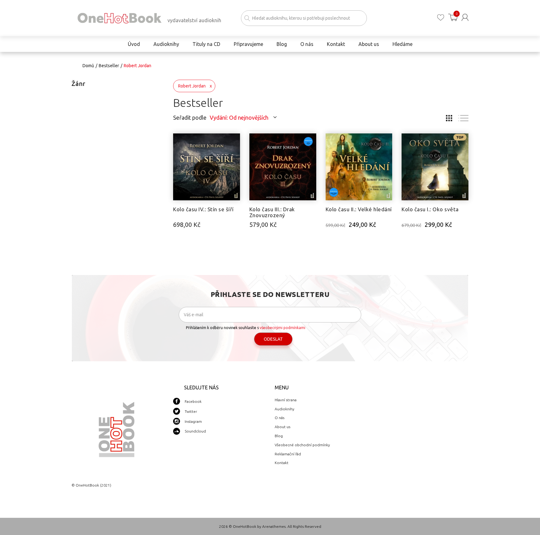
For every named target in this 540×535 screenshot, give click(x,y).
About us (282, 427)
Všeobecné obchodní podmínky (302, 445)
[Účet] (465, 17)
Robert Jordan (192, 85)
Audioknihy (284, 409)
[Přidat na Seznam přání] (235, 141)
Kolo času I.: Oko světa (430, 209)
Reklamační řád (288, 454)
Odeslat (273, 339)
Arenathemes (274, 526)
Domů (88, 65)
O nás (279, 418)
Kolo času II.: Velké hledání (359, 209)
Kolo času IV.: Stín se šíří (203, 209)
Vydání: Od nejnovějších (239, 117)
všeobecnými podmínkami (282, 328)
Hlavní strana (286, 400)
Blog (279, 436)
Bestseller (109, 65)
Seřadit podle (190, 117)
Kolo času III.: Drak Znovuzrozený (272, 212)
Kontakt (281, 463)
